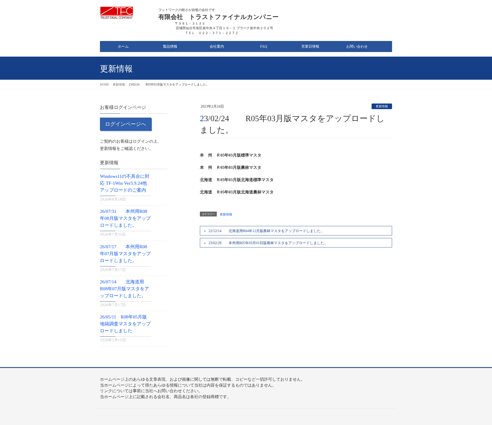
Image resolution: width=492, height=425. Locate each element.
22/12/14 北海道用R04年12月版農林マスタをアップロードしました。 (266, 231)
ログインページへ (125, 124)
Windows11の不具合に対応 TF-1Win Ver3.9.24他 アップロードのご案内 (124, 183)
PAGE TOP (476, 407)
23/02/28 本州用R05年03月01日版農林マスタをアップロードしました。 (268, 243)
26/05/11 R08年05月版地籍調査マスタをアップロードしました (125, 323)
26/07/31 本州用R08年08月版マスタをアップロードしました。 (125, 218)
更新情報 (382, 106)
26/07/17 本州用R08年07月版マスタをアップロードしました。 (125, 253)
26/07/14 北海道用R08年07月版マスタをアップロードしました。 (124, 288)
